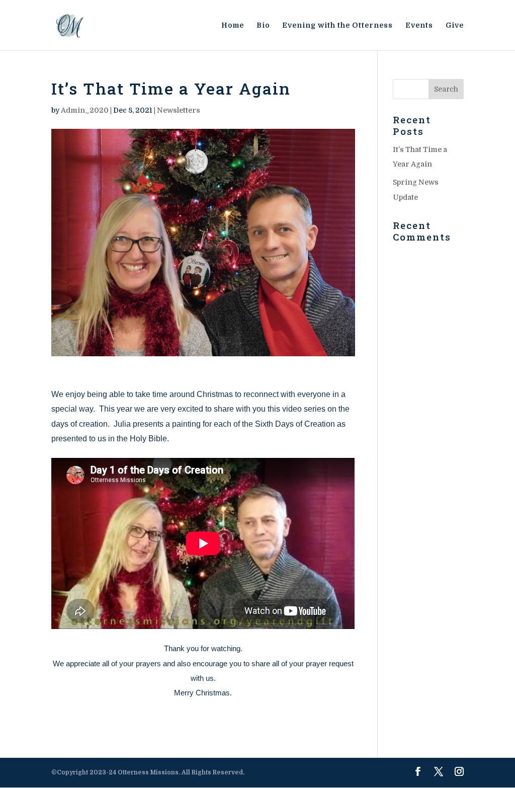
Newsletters (178, 110)
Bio (263, 25)
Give (455, 25)
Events (419, 25)
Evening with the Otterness (337, 25)
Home (232, 25)
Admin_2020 (85, 110)
